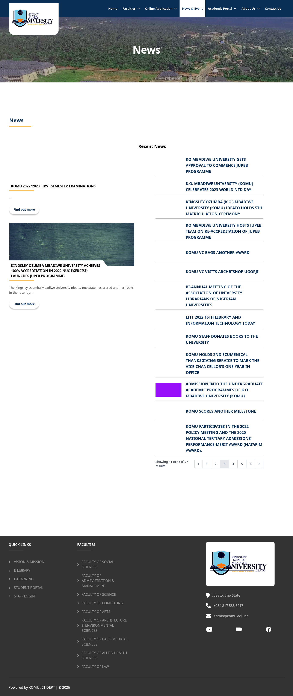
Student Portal (28, 587)
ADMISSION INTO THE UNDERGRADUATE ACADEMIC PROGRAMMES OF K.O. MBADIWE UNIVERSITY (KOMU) (224, 389)
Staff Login (24, 596)
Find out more (24, 209)
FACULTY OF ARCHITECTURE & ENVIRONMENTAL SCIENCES (104, 625)
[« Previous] (198, 464)
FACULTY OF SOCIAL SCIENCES (98, 564)
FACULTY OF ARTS (96, 611)
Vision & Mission (29, 561)
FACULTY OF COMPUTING (102, 603)
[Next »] (259, 464)
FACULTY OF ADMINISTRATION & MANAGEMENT (98, 580)
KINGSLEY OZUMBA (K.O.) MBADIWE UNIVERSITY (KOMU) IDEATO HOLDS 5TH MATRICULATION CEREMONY (224, 207)
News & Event (192, 8)
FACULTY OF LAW (95, 666)
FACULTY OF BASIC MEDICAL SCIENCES (104, 642)
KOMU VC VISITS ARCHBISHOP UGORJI (222, 271)
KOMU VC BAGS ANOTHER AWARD (217, 252)
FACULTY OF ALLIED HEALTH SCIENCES (104, 655)
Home (112, 8)
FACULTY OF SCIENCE (99, 594)
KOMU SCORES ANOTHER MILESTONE (221, 411)
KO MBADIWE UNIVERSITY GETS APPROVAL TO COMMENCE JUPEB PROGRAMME (217, 165)
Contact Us (273, 8)
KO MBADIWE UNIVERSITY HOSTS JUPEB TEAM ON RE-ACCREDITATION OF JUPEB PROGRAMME (223, 231)
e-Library (22, 570)
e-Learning (24, 579)
